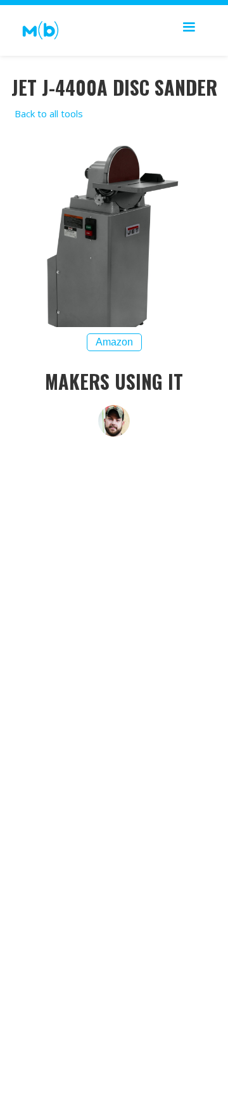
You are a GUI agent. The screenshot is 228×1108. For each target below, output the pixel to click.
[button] (189, 30)
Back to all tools (49, 113)
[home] (37, 30)
